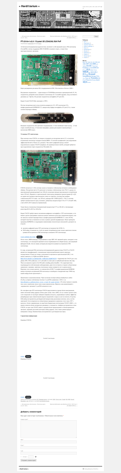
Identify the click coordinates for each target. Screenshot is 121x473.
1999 (54, 399)
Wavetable (23, 401)
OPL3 (96, 72)
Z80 (99, 78)
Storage (94, 76)
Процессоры (87, 55)
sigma (39, 43)
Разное (85, 57)
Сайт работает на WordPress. (91, 469)
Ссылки (29, 30)
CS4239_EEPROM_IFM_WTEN (28, 237)
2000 (94, 64)
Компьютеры (87, 49)
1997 (87, 64)
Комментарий (24, 419)
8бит (84, 62)
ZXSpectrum (88, 80)
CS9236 (22, 356)
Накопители (86, 52)
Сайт (22, 451)
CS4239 (22, 397)
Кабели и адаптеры (88, 46)
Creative (85, 68)
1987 (86, 62)
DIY (38, 399)
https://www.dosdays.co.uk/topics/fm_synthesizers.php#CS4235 (39, 258)
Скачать (39, 237)
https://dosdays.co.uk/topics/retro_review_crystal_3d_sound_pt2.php (40, 282)
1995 (99, 62)
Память (85, 54)
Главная (23, 30)
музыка (89, 82)
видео (98, 80)
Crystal (63, 399)
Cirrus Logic (58, 399)
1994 (96, 62)
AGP (97, 64)
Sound (72, 399)
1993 (94, 62)
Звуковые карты (43, 399)
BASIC (89, 65)
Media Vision (93, 70)
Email (22, 445)
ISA (67, 399)
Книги (85, 48)
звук (27, 401)
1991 (91, 62)
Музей (85, 51)
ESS (94, 68)
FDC (97, 68)
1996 (84, 64)
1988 (89, 62)
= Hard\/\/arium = (29, 6)
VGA (97, 76)
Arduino (84, 66)
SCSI (87, 74)
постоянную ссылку (44, 401)
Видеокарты (86, 43)
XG (90, 78)
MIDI (69, 399)
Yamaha (94, 77)
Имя (22, 439)
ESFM (91, 68)
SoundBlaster (87, 76)
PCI (84, 74)
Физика (94, 80)
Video (86, 78)
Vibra (84, 78)
